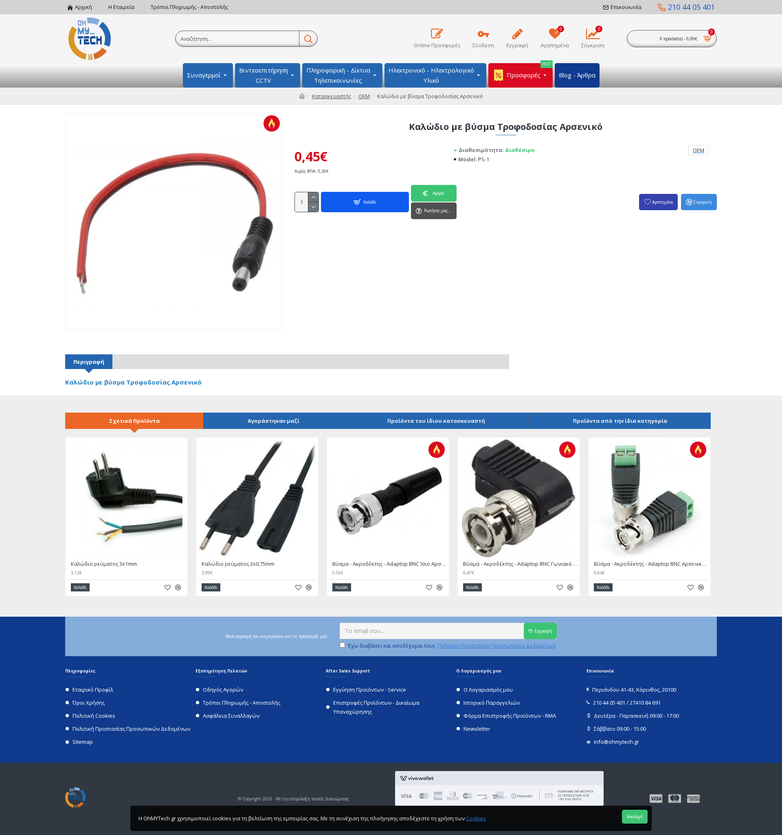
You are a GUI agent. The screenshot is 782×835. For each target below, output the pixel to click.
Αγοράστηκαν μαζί (273, 420)
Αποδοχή (635, 817)
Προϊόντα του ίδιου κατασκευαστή (436, 420)
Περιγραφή (88, 361)
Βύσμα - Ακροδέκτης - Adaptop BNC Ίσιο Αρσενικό (389, 563)
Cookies (476, 818)
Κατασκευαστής (331, 96)
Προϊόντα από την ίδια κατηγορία (620, 420)
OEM (364, 96)
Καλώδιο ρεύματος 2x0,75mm (238, 563)
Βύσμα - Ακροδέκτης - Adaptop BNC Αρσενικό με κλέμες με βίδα (651, 563)
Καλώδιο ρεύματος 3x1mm (104, 563)
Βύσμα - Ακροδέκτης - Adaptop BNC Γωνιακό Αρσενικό (520, 563)
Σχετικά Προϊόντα (134, 420)
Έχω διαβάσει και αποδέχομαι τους (452, 645)
